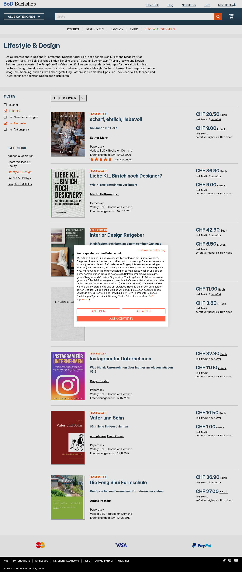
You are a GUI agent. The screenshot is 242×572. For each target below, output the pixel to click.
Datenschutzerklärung (152, 250)
